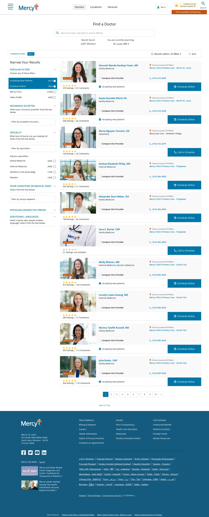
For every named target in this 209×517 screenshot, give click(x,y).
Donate (119, 420)
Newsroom (121, 433)
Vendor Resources (161, 438)
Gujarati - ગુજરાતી (104, 484)
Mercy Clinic (31, 91)
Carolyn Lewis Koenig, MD (113, 294)
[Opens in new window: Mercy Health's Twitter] (30, 452)
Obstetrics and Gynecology (31, 172)
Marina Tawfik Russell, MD (114, 327)
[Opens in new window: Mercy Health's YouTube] (37, 452)
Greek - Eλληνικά (160, 469)
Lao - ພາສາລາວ (123, 469)
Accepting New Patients (31, 80)
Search (203, 7)
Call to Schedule (186, 152)
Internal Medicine (31, 166)
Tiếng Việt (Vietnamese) (90, 469)
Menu (10, 9)
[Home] (29, 7)
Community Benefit (162, 424)
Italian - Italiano (141, 484)
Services (112, 7)
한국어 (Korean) (142, 459)
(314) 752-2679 (159, 143)
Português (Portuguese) (162, 459)
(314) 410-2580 (159, 78)
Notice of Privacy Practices (91, 438)
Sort (194, 53)
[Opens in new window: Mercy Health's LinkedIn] (44, 452)
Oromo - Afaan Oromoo (133, 474)
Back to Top (104, 405)
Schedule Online (31, 86)
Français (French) (105, 459)
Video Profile (31, 97)
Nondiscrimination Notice (128, 438)
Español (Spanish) (142, 464)
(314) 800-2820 (159, 274)
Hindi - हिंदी (108, 469)
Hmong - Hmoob (169, 474)
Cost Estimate (159, 420)
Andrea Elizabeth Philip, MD (114, 163)
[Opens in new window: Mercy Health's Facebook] (23, 452)
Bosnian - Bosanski (141, 469)
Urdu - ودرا (123, 479)
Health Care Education (126, 429)
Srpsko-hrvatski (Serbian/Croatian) (115, 464)
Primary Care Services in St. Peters (148, 515)
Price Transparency (125, 424)
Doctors (79, 7)
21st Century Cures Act (112, 495)
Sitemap (82, 495)
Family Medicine (31, 160)
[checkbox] (100, 78)
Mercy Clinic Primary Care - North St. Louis (170, 68)
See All (42, 462)
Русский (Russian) (87, 464)
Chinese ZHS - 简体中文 (90, 479)
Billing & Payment (87, 424)
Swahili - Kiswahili (112, 474)
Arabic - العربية (167, 479)
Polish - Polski (153, 474)
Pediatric (31, 177)
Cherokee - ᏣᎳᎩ (150, 479)
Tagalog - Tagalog (161, 464)
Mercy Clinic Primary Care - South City (168, 264)
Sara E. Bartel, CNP (109, 229)
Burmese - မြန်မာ (86, 484)
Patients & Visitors (161, 429)
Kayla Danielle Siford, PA (113, 98)
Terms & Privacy (94, 495)
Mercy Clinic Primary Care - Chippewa (167, 166)
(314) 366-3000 (159, 176)
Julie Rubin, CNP (108, 360)
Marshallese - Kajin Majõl (90, 474)
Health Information (88, 433)
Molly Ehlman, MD (109, 262)
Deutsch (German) (123, 459)
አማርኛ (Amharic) (86, 459)
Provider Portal (160, 433)
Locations (96, 7)
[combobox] (33, 121)
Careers (82, 429)
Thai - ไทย (135, 479)
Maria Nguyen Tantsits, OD (114, 131)
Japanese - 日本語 (123, 484)
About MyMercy (86, 420)
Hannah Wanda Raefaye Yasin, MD (118, 65)
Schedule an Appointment (91, 443)
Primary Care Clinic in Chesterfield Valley (78, 515)
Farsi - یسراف (109, 479)
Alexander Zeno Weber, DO (114, 196)
